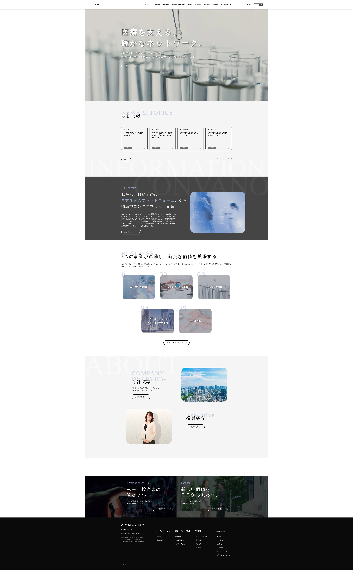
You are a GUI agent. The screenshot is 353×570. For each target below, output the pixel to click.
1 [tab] (254, 83)
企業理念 (160, 536)
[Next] (228, 158)
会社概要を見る (140, 397)
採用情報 (215, 4)
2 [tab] (257, 83)
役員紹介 (198, 4)
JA (261, 4)
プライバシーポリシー (224, 555)
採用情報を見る (217, 509)
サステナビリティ (227, 4)
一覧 (125, 159)
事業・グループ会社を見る (176, 342)
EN (256, 4)
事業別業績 (180, 540)
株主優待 (207, 4)
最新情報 (158, 4)
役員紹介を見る (195, 427)
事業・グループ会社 (178, 4)
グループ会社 (180, 544)
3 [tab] (261, 83)
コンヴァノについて (145, 4)
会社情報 (199, 540)
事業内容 (179, 536)
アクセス (199, 544)
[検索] (248, 4)
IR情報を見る (162, 509)
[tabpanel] (176, 55)
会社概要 (166, 4)
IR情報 (190, 4)
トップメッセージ (202, 536)
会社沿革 (199, 547)
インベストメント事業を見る (133, 69)
